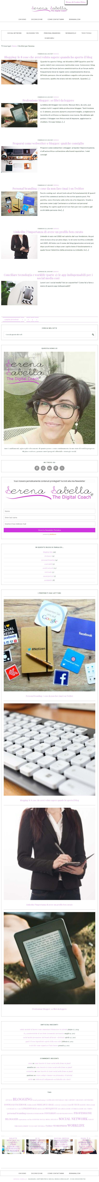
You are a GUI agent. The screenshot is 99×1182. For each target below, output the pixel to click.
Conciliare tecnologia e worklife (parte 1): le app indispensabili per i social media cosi (48, 276)
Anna (30, 1063)
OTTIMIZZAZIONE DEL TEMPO (81, 1109)
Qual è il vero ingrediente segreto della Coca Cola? (43, 1041)
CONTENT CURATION (75, 1100)
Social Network (48, 568)
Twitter (49, 1126)
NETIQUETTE (51, 1108)
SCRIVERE (35, 1119)
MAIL (34, 1108)
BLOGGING (22, 1099)
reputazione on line (25, 1119)
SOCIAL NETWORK (73, 1119)
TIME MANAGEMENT (21, 1126)
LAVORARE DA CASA (14, 1109)
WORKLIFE (76, 1125)
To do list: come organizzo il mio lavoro (43, 1045)
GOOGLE (57, 1105)
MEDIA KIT (41, 1109)
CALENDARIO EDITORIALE (55, 1100)
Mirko (30, 1079)
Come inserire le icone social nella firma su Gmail (53, 1063)
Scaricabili (48, 564)
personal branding (16, 1113)
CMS (66, 1100)
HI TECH (75, 1105)
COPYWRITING (88, 1100)
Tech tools (48, 572)
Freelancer (48, 556)
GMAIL (51, 1105)
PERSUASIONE (39, 1113)
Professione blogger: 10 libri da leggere (48, 100)
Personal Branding (48, 560)
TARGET (91, 1119)
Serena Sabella (49, 9)
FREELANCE (42, 1105)
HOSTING (83, 1105)
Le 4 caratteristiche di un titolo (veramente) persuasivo (44, 1033)
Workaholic (48, 580)
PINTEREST (50, 1113)
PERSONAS (30, 1113)
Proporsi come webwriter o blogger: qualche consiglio (48, 143)
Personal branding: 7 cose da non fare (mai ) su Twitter (48, 188)
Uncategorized (48, 576)
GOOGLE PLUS (66, 1105)
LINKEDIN (27, 1108)
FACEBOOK (21, 1104)
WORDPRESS (60, 1125)
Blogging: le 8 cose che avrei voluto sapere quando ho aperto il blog (48, 57)
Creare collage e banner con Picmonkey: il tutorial (54, 1075)
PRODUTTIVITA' (67, 1113)
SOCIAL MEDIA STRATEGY (49, 1119)
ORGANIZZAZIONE (64, 1109)
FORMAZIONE (31, 1105)
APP (6, 1100)
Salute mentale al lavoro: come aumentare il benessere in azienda (43, 1029)
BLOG (10, 1100)
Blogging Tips (48, 552)
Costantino (30, 1071)
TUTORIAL (41, 1126)
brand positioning (39, 1100)
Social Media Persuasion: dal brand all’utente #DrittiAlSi (44, 1037)
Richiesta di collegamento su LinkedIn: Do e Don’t (53, 1079)
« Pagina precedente (11, 319)
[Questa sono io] (49, 398)
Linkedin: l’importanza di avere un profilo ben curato (48, 232)
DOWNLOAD (9, 1105)
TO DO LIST (33, 1126)
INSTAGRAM (91, 1105)
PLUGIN (59, 1113)
